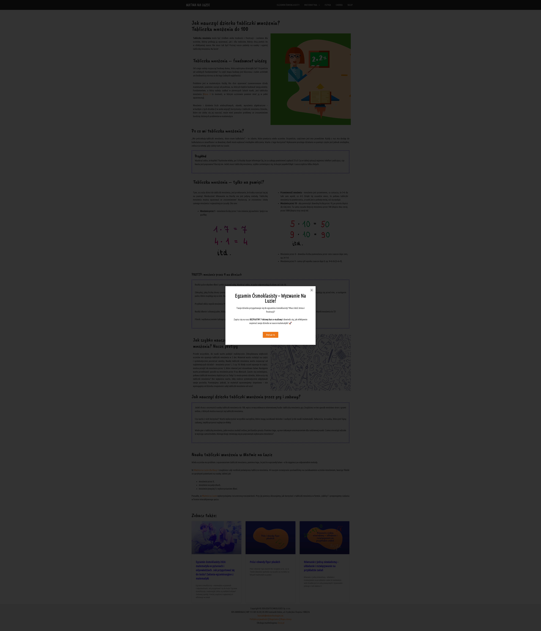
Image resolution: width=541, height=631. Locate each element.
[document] (270, 315)
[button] (312, 290)
